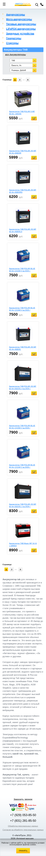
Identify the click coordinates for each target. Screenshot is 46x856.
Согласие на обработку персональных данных (23, 830)
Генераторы (13, 38)
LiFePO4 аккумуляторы (21, 28)
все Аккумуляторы (15, 54)
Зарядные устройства (20, 33)
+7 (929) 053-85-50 (23, 815)
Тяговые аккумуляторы (21, 24)
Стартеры (12, 43)
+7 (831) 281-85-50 (23, 820)
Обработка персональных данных (23, 826)
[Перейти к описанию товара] (23, 99)
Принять (23, 851)
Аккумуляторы (15, 14)
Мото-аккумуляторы (19, 19)
